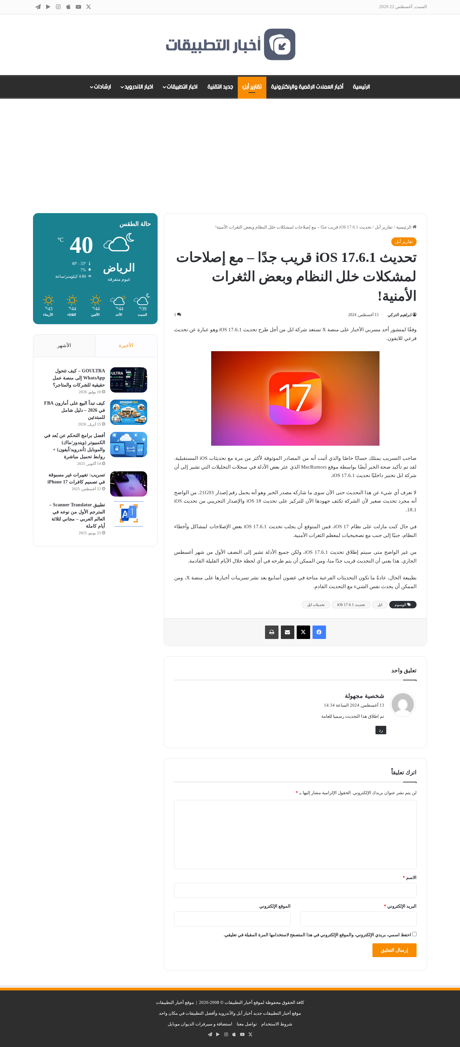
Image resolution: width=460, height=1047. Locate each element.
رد (381, 730)
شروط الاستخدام (276, 1023)
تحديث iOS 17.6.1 (351, 605)
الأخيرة (126, 345)
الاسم (410, 877)
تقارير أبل (252, 87)
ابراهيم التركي (400, 314)
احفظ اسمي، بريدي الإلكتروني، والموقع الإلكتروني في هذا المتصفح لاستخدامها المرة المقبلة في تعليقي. (317, 934)
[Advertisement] (230, 156)
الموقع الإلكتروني (275, 906)
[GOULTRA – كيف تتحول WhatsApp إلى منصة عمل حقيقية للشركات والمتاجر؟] (128, 380)
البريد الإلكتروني (400, 906)
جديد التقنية (220, 87)
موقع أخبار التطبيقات (175, 1002)
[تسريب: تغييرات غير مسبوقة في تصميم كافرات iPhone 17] (128, 484)
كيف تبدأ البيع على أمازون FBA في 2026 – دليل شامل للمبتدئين (74, 410)
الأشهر (64, 345)
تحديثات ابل (316, 605)
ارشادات (102, 87)
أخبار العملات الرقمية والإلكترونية (307, 87)
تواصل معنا (247, 1023)
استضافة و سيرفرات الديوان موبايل (200, 1023)
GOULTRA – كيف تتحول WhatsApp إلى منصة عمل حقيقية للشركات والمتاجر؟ (79, 377)
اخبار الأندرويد (139, 87)
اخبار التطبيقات (182, 87)
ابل (379, 605)
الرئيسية (361, 87)
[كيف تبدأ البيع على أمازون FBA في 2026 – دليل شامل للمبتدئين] (128, 412)
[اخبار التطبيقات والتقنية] (230, 45)
